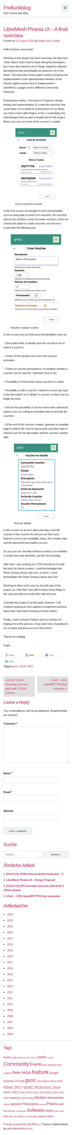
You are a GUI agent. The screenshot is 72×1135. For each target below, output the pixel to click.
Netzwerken (56, 1097)
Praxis (51, 1104)
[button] (13, 655)
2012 (10, 992)
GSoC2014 (43, 1081)
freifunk (40, 1072)
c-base (50, 1058)
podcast (42, 1104)
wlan (50, 1116)
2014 (10, 980)
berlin (42, 1057)
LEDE (24, 1098)
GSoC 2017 (13, 1087)
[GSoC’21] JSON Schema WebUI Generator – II (34, 873)
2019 (10, 950)
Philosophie (30, 1104)
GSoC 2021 (26, 666)
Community (16, 1064)
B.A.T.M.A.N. (32, 1058)
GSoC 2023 (38, 1092)
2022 (10, 932)
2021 (10, 938)
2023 (10, 926)
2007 (10, 1022)
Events (36, 1064)
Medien (40, 1097)
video (56, 1111)
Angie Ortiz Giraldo (49, 40)
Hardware (14, 1097)
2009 (10, 1010)
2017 (10, 962)
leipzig (30, 1098)
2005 (10, 1034)
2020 (10, 944)
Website (8, 810)
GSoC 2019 (51, 1087)
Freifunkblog (17, 8)
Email (7, 792)
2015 (10, 974)
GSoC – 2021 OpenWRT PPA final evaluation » (55, 684)
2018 (10, 956)
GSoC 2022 (25, 1092)
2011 (9, 998)
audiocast (22, 1058)
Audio (7, 1057)
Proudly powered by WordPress (21, 1124)
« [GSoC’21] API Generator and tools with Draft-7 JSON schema (16, 686)
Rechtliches (9, 1111)
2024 (10, 920)
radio (61, 1104)
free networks (50, 1065)
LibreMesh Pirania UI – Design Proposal (30, 879)
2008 (10, 1016)
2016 (10, 968)
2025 (10, 914)
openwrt (15, 1104)
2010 (10, 1004)
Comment (10, 723)
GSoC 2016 (56, 1081)
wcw (62, 1111)
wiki (14, 1116)
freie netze (21, 1072)
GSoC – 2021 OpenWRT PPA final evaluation (33, 896)
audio (14, 1057)
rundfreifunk (21, 1111)
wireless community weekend (32, 1116)
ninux (6, 1104)
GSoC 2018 (33, 1087)
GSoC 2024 (51, 1092)
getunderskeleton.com (19, 1128)
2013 (10, 986)
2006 (10, 1028)
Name (7, 773)
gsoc (15, 666)
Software (35, 1110)
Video (49, 1110)
